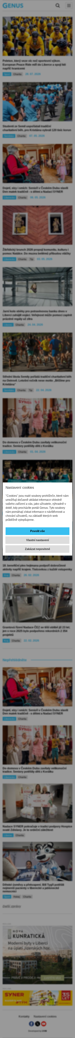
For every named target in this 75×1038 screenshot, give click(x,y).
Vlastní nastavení (37, 540)
